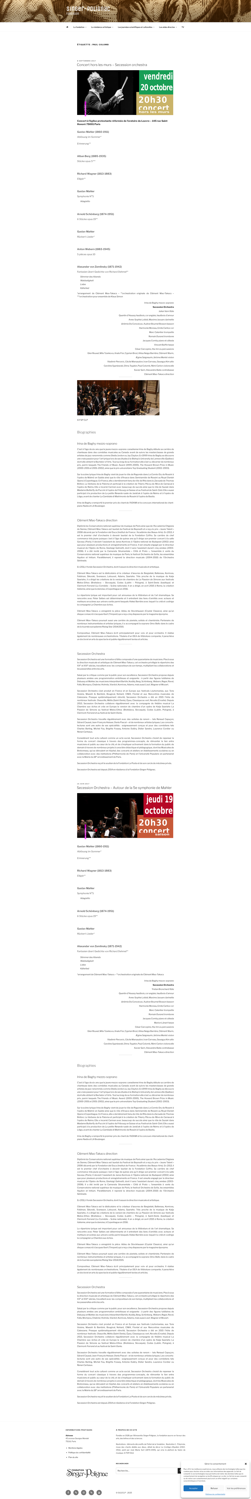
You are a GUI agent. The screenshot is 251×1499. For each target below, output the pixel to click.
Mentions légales (75, 1448)
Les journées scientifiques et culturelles (135, 27)
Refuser (214, 1488)
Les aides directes (167, 27)
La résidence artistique (101, 27)
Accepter (193, 1488)
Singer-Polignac (88, 8)
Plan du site (73, 1457)
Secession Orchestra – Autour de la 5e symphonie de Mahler (124, 788)
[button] (245, 1464)
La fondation (78, 27)
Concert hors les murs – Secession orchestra (112, 65)
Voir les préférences (236, 1488)
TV (183, 27)
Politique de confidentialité (215, 1494)
